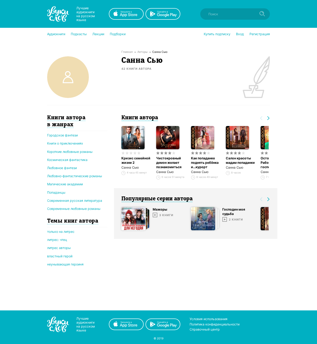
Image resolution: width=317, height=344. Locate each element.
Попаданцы (56, 192)
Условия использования (208, 319)
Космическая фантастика (67, 160)
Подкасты (79, 34)
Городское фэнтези (62, 135)
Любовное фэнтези (62, 168)
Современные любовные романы (73, 209)
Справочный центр (205, 329)
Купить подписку (217, 34)
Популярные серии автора (157, 199)
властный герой (59, 256)
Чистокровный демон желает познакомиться (168, 162)
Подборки (118, 34)
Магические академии (65, 184)
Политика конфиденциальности (214, 324)
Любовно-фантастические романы (74, 176)
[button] (56, 34)
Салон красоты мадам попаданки (240, 160)
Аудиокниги (56, 34)
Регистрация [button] (259, 34)
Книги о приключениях (65, 143)
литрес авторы (59, 248)
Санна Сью (130, 167)
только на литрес (60, 232)
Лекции (98, 34)
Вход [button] (240, 34)
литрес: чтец (57, 240)
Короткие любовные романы (70, 152)
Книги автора (139, 118)
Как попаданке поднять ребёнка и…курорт (205, 162)
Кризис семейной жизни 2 (135, 160)
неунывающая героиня (65, 264)
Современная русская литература (74, 200)
